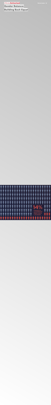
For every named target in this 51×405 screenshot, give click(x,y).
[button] (43, 2)
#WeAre (12, 3)
